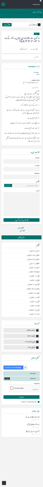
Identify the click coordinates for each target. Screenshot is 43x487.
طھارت (33, 284)
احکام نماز (33, 259)
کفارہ (35, 306)
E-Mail (37, 165)
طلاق (35, 280)
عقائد (34, 293)
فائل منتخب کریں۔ (32, 185)
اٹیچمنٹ (38, 182)
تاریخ (34, 272)
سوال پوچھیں (21, 237)
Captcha (36, 383)
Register (24, 402)
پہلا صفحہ (40, 12)
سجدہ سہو (33, 49)
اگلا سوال (22, 231)
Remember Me (32, 402)
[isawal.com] (36, 4)
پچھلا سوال (21, 228)
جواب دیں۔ (35, 87)
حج (34, 276)
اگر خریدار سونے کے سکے (33, 431)
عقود (34, 297)
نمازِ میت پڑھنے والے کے (33, 417)
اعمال (34, 268)
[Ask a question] (4, 483)
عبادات (33, 289)
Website (37, 173)
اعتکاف (34, 263)
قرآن (35, 302)
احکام (34, 12)
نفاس (34, 310)
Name (37, 158)
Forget (7, 378)
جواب (38, 191)
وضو (34, 314)
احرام (34, 251)
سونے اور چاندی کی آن (33, 424)
